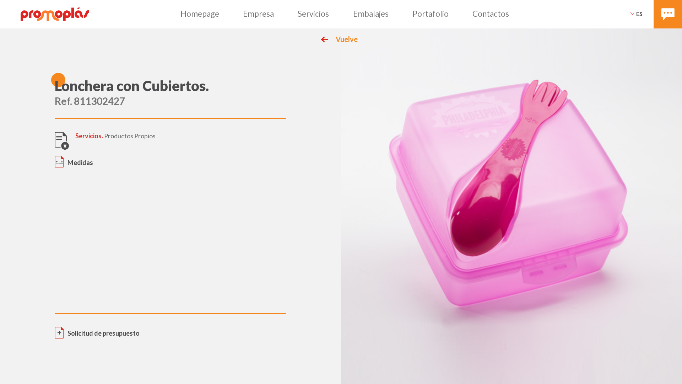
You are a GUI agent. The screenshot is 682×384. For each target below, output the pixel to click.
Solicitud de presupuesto (103, 333)
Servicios (313, 13)
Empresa (258, 13)
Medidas (80, 162)
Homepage (199, 13)
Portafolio (430, 13)
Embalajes (371, 13)
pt (639, 23)
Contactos (490, 13)
